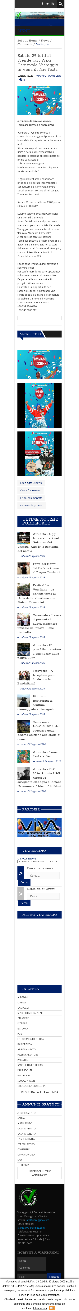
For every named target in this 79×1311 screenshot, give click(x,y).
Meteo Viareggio (39, 915)
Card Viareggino (32, 861)
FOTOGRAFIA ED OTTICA (30, 1039)
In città (30, 989)
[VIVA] (39, 827)
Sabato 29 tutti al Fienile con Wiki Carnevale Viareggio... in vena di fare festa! (38, 62)
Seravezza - (41, 671)
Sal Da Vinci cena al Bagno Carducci (46, 570)
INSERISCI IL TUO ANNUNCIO (39, 1173)
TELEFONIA (23, 1165)
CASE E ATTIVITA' (26, 1139)
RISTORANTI (23, 1028)
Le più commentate (31, 498)
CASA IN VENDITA (26, 1133)
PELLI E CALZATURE (27, 1054)
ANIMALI (21, 1118)
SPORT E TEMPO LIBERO (30, 1065)
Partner (31, 809)
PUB (19, 1033)
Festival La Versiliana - (41, 587)
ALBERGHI (22, 997)
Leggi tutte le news (31, 483)
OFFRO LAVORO (26, 1154)
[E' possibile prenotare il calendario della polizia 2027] (23, 649)
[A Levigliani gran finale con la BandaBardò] (23, 675)
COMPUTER (23, 1149)
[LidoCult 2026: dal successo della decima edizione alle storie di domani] (23, 726)
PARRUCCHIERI (25, 1070)
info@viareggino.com (37, 1220)
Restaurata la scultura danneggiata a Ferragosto (36, 705)
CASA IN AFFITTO (26, 1128)
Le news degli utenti (31, 505)
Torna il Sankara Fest (46, 754)
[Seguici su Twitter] (47, 3)
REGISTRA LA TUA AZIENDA (39, 1092)
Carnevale (24, 44)
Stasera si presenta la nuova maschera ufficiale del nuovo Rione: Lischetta (39, 623)
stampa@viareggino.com (31, 1227)
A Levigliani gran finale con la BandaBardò (36, 677)
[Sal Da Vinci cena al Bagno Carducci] (23, 568)
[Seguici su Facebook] (42, 3)
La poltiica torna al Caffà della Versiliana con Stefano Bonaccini (36, 596)
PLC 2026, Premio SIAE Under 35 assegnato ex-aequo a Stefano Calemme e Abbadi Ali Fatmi (39, 777)
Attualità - (41, 534)
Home (33, 41)
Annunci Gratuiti (41, 1104)
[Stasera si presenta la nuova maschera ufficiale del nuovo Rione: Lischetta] (23, 619)
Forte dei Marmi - (45, 564)
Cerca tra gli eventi (41, 889)
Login (53, 861)
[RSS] (53, 3)
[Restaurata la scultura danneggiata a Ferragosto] (23, 700)
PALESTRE (22, 1059)
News (45, 41)
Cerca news (26, 858)
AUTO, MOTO (24, 1123)
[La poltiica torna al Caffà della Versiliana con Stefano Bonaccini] (23, 589)
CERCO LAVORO (26, 1144)
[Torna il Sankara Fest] (23, 756)
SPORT (21, 1159)
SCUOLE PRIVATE (26, 1080)
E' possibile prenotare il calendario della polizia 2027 (39, 651)
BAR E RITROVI (25, 1044)
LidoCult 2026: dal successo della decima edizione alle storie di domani (38, 732)
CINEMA (21, 1002)
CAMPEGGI (23, 1007)
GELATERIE (23, 1018)
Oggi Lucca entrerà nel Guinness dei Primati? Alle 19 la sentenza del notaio (38, 542)
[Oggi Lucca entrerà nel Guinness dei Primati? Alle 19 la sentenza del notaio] (23, 538)
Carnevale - (42, 615)
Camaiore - (41, 722)
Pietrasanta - (42, 696)
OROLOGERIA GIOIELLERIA (31, 1086)
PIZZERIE (22, 1023)
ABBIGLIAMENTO (26, 1049)
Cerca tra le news (40, 868)
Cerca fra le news (30, 490)
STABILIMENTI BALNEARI (30, 1013)
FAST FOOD (23, 1075)
